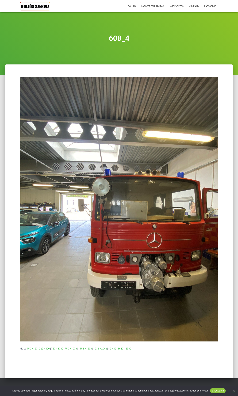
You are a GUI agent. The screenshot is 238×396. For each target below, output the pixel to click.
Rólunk (132, 6)
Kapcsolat (210, 6)
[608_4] (119, 208)
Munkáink (194, 6)
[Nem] (233, 391)
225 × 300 (44, 348)
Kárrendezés (176, 6)
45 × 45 (112, 348)
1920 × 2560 (124, 348)
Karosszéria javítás (152, 6)
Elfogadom (218, 390)
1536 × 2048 (100, 348)
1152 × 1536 (85, 348)
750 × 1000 (57, 348)
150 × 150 (32, 348)
